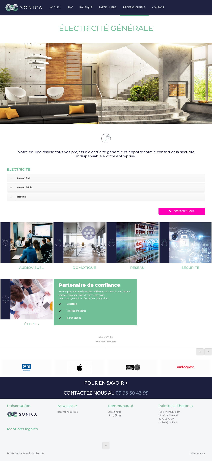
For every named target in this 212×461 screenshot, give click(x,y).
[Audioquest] (185, 367)
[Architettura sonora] (132, 367)
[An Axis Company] (26, 367)
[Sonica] (23, 7)
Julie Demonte (197, 453)
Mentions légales (22, 429)
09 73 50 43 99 (132, 393)
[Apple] (79, 367)
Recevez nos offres (67, 412)
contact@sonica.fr (168, 422)
